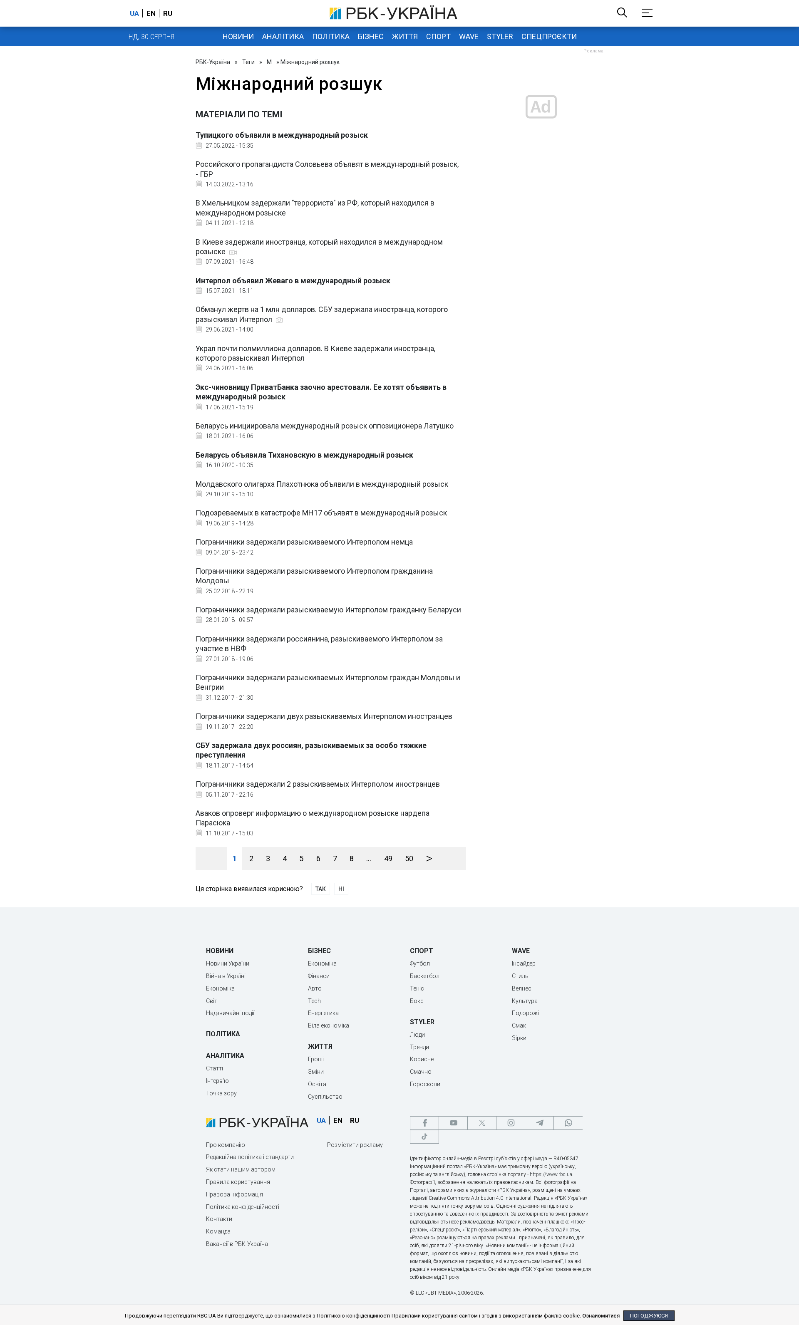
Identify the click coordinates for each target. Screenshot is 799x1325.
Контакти (219, 1219)
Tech (314, 1001)
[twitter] (481, 1123)
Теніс (417, 988)
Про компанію (225, 1145)
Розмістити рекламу (355, 1145)
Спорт (438, 36)
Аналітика (283, 36)
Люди (417, 1034)
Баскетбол (424, 976)
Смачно (421, 1071)
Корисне (422, 1059)
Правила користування (238, 1182)
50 (409, 858)
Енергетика (323, 1013)
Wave (469, 36)
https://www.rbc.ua (551, 1174)
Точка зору (221, 1093)
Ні (341, 889)
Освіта (317, 1084)
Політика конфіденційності (242, 1207)
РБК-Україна (213, 62)
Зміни (316, 1071)
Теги (248, 62)
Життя (405, 36)
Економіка (220, 988)
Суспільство (325, 1096)
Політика (331, 36)
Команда (218, 1231)
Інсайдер (524, 963)
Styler (500, 36)
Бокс (417, 1001)
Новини (238, 36)
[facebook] (424, 1123)
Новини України (227, 963)
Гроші (316, 1059)
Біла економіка (328, 1025)
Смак (519, 1025)
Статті (214, 1068)
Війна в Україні (226, 976)
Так (320, 889)
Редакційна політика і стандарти (250, 1157)
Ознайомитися (601, 1316)
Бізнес (371, 36)
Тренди (419, 1047)
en (151, 13)
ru (167, 13)
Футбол (420, 963)
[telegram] (539, 1123)
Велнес (521, 988)
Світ (211, 1001)
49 (388, 858)
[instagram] (510, 1123)
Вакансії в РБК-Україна (237, 1244)
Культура (525, 1001)
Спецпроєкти (549, 36)
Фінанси (319, 976)
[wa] (568, 1123)
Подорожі (525, 1013)
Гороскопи (425, 1084)
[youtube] (453, 1123)
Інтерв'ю (217, 1080)
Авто (315, 988)
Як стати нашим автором (240, 1169)
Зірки (519, 1038)
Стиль (520, 976)
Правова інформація (234, 1194)
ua (134, 13)
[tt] (424, 1137)
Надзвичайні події (230, 1013)
